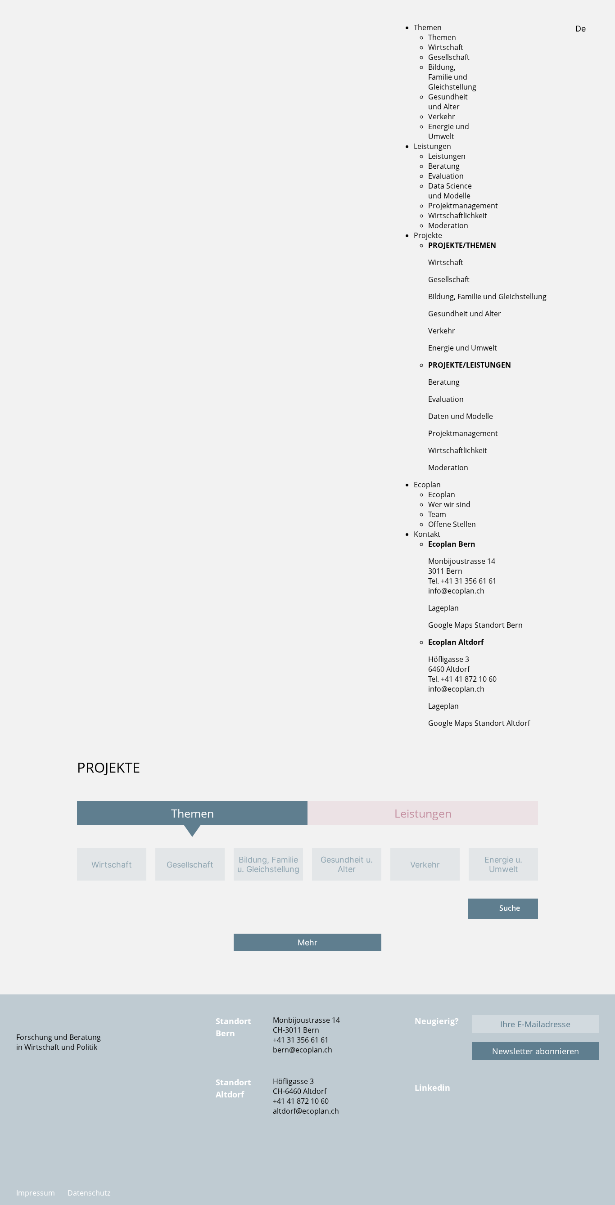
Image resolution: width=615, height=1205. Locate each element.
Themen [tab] (192, 813)
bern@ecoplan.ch (302, 1050)
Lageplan (443, 608)
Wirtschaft (445, 262)
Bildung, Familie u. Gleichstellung (268, 864)
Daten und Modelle (460, 416)
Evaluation (446, 399)
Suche (509, 908)
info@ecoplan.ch (456, 591)
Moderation (448, 467)
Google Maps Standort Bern (475, 625)
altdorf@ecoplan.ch (306, 1111)
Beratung (444, 382)
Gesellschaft (449, 279)
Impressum (35, 1193)
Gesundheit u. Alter (347, 864)
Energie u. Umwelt (503, 864)
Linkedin (432, 1087)
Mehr (307, 942)
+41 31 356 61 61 (301, 1040)
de (581, 28)
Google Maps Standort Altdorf (479, 723)
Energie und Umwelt (462, 348)
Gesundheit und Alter (464, 314)
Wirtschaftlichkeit (457, 450)
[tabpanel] (307, 864)
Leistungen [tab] (423, 813)
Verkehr (441, 331)
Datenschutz (89, 1193)
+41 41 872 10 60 (301, 1101)
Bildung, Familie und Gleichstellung (487, 296)
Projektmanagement (463, 433)
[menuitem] (428, 27)
